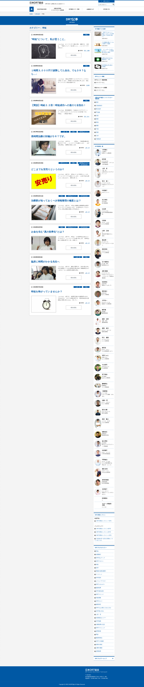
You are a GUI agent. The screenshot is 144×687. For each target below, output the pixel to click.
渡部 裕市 (105, 328)
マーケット (99, 574)
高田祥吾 (104, 249)
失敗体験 (98, 597)
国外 (97, 102)
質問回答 (98, 631)
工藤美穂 (104, 391)
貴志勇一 (104, 240)
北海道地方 (99, 105)
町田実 (104, 159)
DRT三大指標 (100, 641)
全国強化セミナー (101, 617)
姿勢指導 (98, 651)
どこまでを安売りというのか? (47, 169)
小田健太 (104, 149)
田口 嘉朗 (87, 50)
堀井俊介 (104, 291)
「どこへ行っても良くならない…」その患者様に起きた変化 (108, 51)
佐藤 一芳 (105, 400)
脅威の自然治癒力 (101, 571)
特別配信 (104, 498)
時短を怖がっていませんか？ (46, 291)
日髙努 (104, 220)
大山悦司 (104, 364)
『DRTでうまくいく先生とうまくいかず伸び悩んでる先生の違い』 (108, 34)
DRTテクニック (100, 627)
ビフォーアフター (101, 581)
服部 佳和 (105, 319)
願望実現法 (99, 637)
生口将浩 (104, 199)
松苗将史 (104, 282)
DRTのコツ (99, 601)
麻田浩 (104, 347)
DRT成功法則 (84, 164)
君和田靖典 (105, 480)
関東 (97, 119)
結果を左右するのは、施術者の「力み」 (108, 58)
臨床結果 (98, 587)
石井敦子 (104, 489)
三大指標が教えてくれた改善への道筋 (108, 43)
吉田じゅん (105, 355)
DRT (97, 567)
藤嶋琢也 (104, 383)
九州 (97, 135)
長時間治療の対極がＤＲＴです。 (48, 136)
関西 (97, 125)
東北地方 (98, 109)
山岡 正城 (105, 230)
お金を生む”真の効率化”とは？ (47, 231)
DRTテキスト (100, 561)
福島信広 (104, 432)
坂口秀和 (104, 441)
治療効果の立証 (100, 624)
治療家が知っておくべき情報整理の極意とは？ (56, 200)
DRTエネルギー (100, 584)
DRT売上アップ (83, 131)
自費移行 (98, 554)
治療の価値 (99, 647)
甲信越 (98, 112)
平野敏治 (104, 459)
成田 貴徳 (105, 271)
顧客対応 (98, 604)
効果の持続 (99, 644)
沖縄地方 (98, 139)
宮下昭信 (104, 374)
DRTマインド (64, 163)
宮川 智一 (87, 116)
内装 (97, 564)
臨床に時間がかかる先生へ (45, 261)
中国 (97, 129)
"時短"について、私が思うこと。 (49, 39)
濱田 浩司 (105, 469)
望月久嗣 (104, 409)
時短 (86, 34)
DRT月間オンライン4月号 (103, 528)
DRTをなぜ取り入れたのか (103, 607)
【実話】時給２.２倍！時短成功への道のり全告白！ (58, 105)
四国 (97, 132)
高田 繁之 (105, 419)
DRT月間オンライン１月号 (103, 535)
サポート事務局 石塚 (107, 504)
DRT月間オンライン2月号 (103, 532)
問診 (97, 634)
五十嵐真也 (105, 261)
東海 (97, 122)
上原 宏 (65, 131)
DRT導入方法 (100, 611)
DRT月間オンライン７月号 (103, 521)
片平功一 (104, 300)
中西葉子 (104, 190)
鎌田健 (104, 309)
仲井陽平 (104, 450)
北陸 (97, 115)
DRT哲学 (98, 577)
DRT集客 (98, 621)
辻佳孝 (88, 85)
